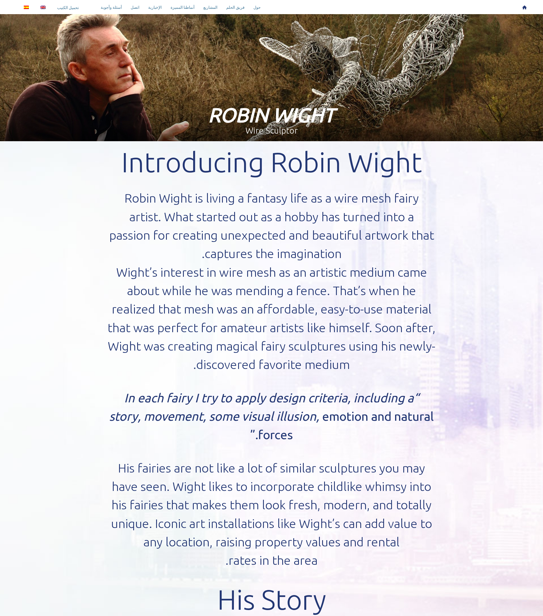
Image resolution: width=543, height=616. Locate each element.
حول (257, 7)
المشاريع (210, 7)
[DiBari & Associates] (524, 6)
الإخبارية (155, 7)
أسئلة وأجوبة (111, 7)
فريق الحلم (235, 7)
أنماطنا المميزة (183, 7)
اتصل (135, 7)
